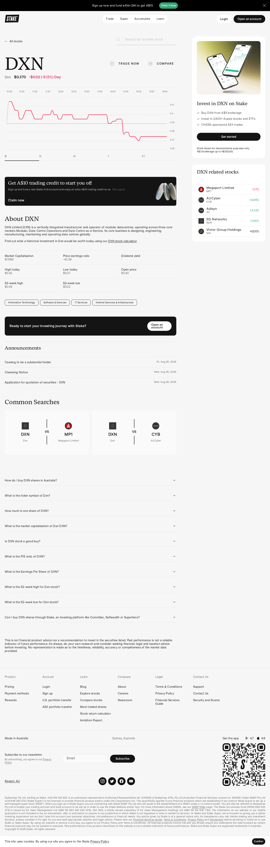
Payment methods (17, 693)
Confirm (258, 841)
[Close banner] (264, 5)
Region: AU (12, 781)
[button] (90, 480)
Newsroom (125, 700)
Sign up (47, 693)
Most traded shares (93, 706)
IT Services (81, 302)
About (122, 686)
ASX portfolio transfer (57, 706)
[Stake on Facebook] (122, 781)
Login (224, 19)
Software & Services (55, 302)
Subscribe (122, 758)
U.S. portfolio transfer (57, 700)
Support (198, 686)
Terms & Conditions (168, 686)
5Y (143, 156)
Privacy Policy (164, 693)
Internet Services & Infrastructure (115, 302)
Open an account (157, 326)
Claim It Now (168, 5)
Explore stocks (90, 693)
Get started (228, 136)
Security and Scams (206, 700)
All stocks (16, 41)
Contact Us (201, 693)
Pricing (9, 686)
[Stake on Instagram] (103, 781)
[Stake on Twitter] (112, 781)
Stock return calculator (95, 713)
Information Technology (21, 302)
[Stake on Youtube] (131, 781)
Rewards (11, 700)
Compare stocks (91, 700)
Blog (83, 686)
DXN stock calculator (122, 241)
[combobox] (150, 40)
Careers (123, 693)
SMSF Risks (199, 807)
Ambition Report (91, 720)
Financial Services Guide (167, 702)
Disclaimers (216, 819)
